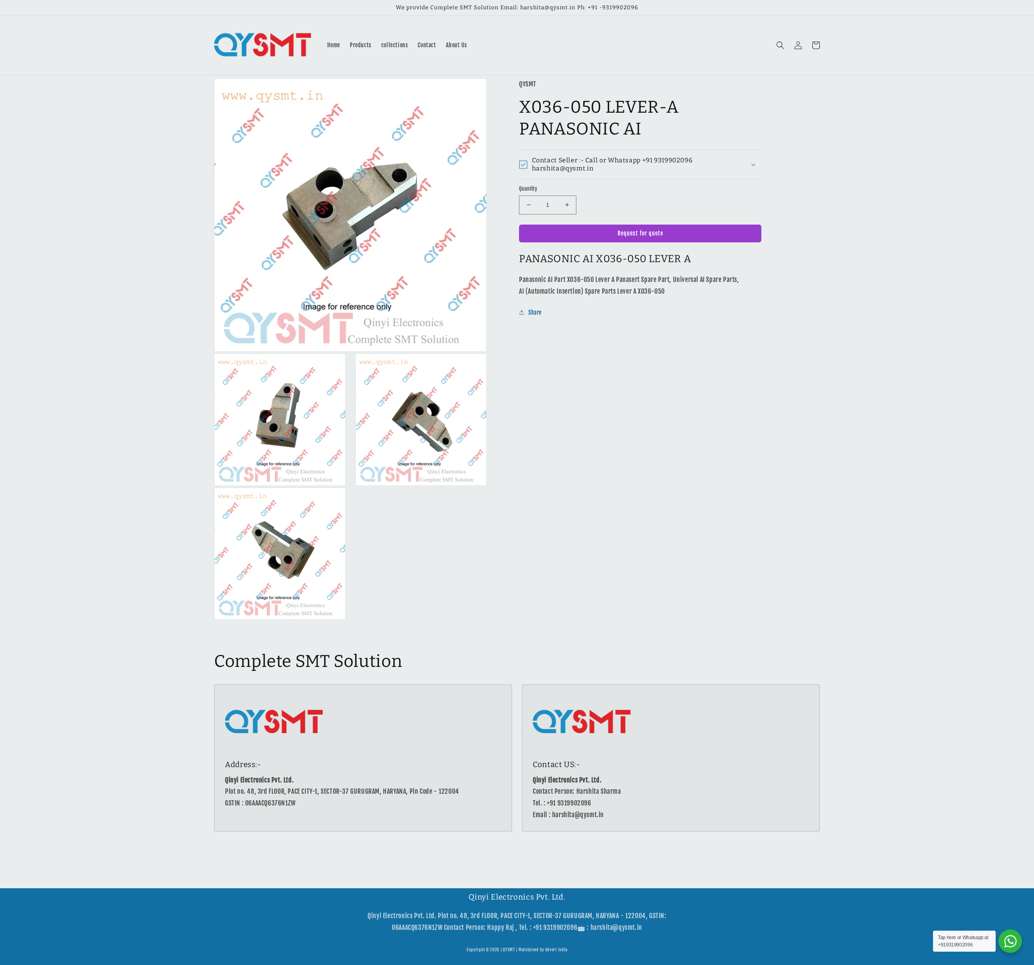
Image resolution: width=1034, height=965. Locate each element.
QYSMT (509, 949)
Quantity (528, 188)
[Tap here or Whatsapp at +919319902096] (1010, 941)
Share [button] (535, 312)
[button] (780, 45)
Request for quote (640, 233)
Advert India (556, 949)
